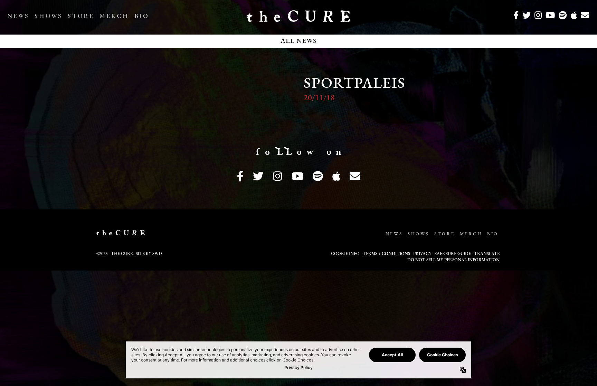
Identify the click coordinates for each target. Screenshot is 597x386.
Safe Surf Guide (453, 254)
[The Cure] (298, 19)
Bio (141, 16)
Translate (487, 254)
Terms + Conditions (386, 254)
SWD (157, 254)
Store (81, 16)
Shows (48, 16)
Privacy (422, 254)
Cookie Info (345, 254)
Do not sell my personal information (453, 260)
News (18, 16)
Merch (114, 16)
